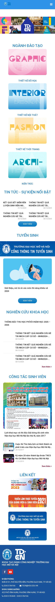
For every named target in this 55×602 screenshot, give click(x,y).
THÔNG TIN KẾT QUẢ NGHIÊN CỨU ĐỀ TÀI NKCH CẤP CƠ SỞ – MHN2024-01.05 (33, 347)
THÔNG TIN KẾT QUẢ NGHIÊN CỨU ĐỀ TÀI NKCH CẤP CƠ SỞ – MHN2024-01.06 (33, 359)
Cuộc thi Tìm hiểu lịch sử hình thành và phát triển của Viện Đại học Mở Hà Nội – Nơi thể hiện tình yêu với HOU (33, 447)
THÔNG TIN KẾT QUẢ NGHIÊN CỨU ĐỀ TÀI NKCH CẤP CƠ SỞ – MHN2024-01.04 (33, 336)
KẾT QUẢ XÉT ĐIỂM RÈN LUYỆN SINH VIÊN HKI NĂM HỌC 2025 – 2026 (14, 205)
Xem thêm (27, 224)
